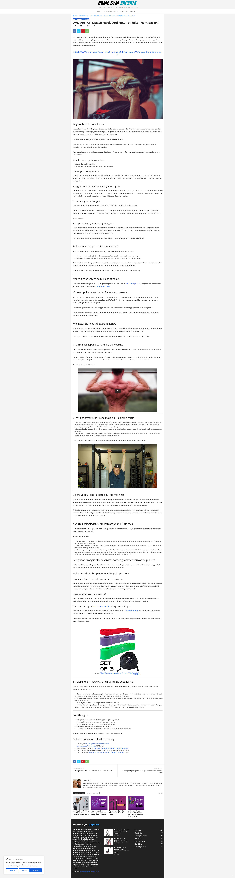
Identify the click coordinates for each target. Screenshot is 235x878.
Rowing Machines (141, 836)
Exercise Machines (110, 11)
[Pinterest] (83, 31)
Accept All (36, 870)
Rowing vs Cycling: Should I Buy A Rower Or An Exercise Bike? (142, 772)
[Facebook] (74, 31)
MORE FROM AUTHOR (92, 793)
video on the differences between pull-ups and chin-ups (107, 752)
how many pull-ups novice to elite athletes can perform (111, 748)
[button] (162, 12)
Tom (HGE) (79, 26)
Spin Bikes (138, 844)
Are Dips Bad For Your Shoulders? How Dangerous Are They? (81, 813)
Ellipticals (138, 838)
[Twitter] (79, 31)
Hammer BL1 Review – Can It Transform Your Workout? (122, 831)
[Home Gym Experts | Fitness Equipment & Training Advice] (117, 4)
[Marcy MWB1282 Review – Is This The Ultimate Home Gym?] (108, 841)
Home (99, 11)
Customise (12, 870)
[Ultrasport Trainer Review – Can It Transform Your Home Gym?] (108, 850)
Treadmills (138, 833)
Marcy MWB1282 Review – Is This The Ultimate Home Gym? (122, 840)
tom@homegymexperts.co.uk (89, 872)
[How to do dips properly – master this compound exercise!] (99, 803)
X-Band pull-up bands (131, 610)
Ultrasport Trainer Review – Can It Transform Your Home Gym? (122, 850)
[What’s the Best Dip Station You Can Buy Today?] (117, 803)
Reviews (116, 835)
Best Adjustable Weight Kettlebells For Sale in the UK (92, 771)
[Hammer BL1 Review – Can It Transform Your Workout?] (108, 832)
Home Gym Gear (140, 847)
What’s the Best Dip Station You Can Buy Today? (116, 813)
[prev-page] (159, 793)
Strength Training (127, 11)
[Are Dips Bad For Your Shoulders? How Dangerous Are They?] (81, 803)
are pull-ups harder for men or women (97, 744)
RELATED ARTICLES (79, 793)
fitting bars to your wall (133, 284)
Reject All (24, 870)
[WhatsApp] (87, 31)
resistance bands (101, 606)
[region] (24, 865)
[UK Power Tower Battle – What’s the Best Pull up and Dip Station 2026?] (136, 803)
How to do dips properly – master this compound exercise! (99, 813)
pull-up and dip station (103, 286)
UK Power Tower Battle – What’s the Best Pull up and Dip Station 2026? (135, 813)
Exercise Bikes (140, 841)
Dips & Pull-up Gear (85, 16)
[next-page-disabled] (162, 793)
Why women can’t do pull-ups (86, 746)
